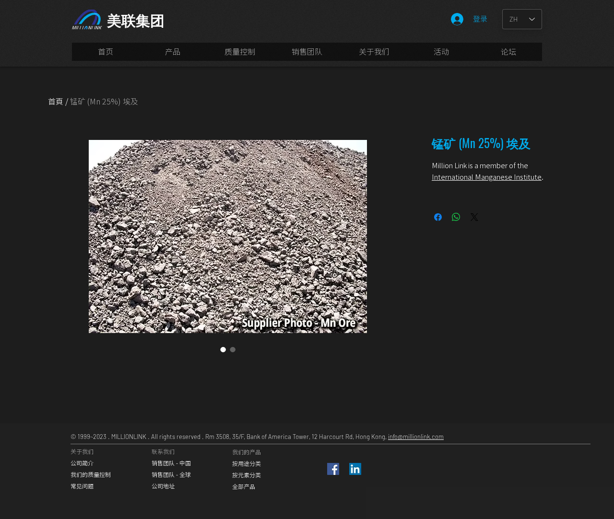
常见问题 (82, 486)
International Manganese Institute (487, 177)
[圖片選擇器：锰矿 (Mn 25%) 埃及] (223, 349)
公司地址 (163, 486)
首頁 (55, 101)
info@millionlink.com (416, 436)
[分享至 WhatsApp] (456, 217)
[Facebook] (333, 469)
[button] (307, 55)
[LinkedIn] (355, 469)
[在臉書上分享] (438, 217)
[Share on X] (474, 217)
